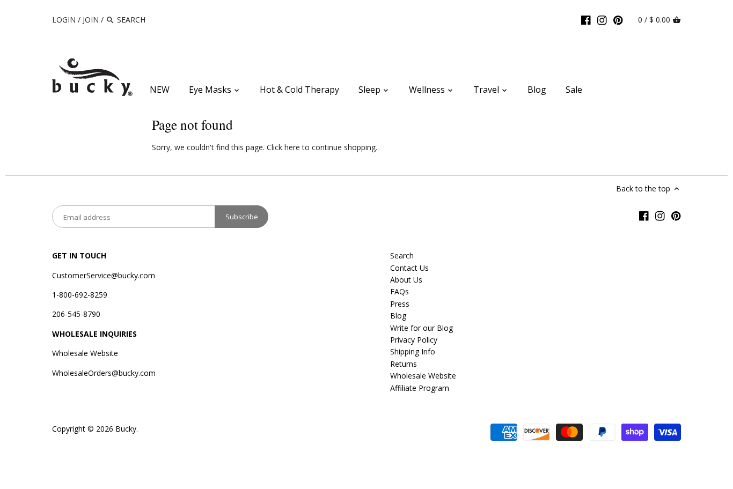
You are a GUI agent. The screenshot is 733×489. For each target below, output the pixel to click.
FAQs (399, 291)
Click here (283, 147)
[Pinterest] (618, 19)
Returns (403, 364)
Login (64, 19)
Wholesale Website (85, 353)
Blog (398, 315)
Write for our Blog (421, 328)
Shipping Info (412, 351)
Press (399, 304)
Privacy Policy (413, 340)
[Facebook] (586, 19)
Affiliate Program (419, 388)
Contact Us (409, 268)
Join (91, 19)
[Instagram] (602, 19)
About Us (406, 280)
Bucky (125, 429)
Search (402, 255)
